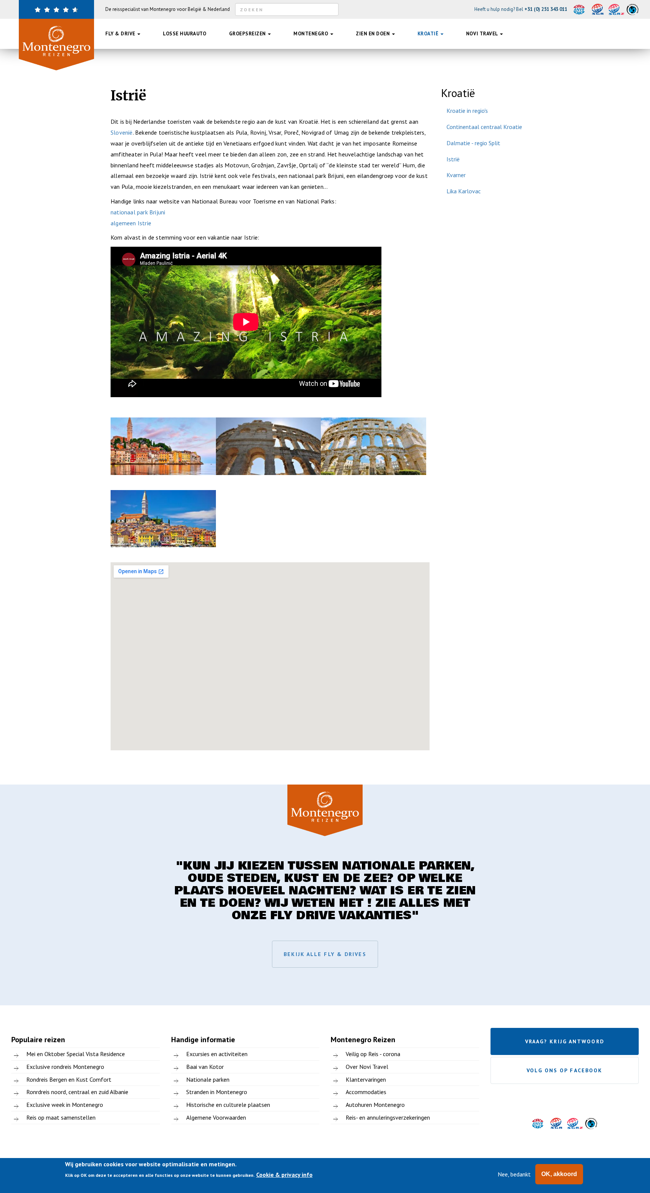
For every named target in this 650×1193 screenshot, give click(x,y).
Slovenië (122, 132)
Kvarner (456, 175)
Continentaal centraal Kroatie (484, 127)
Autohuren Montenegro (375, 1104)
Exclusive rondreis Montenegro (65, 1066)
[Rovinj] (163, 446)
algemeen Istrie (131, 223)
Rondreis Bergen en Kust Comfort (68, 1079)
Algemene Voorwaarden (216, 1117)
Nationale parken (207, 1079)
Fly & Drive (121, 33)
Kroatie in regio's (467, 110)
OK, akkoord (559, 1174)
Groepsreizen (248, 33)
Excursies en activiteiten (217, 1054)
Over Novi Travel (367, 1066)
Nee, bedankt (514, 1174)
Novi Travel (482, 33)
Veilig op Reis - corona (373, 1054)
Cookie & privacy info (284, 1174)
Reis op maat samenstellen (61, 1117)
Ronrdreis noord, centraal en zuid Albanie (77, 1092)
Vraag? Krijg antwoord (564, 1041)
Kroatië (429, 33)
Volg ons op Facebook (564, 1070)
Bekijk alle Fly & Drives (325, 954)
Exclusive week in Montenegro (64, 1104)
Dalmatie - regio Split (473, 143)
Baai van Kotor (205, 1066)
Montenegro (311, 33)
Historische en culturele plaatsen (228, 1104)
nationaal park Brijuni (138, 212)
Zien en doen (373, 33)
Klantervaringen (366, 1079)
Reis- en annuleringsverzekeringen (388, 1117)
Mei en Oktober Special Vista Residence (75, 1054)
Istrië (453, 159)
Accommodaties (366, 1092)
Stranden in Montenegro (216, 1092)
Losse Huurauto (184, 33)
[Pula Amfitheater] (268, 446)
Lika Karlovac (463, 191)
